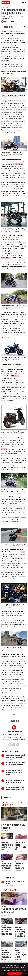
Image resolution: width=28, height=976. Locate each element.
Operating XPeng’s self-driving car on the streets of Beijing (6, 954)
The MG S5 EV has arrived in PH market (15, 882)
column (23, 552)
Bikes (2, 7)
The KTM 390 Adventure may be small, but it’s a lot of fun (15, 781)
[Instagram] (11, 27)
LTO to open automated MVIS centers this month (7, 846)
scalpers (4, 449)
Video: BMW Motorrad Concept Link (19, 865)
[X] (5, 27)
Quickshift (8, 7)
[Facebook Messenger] (8, 27)
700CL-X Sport (15, 376)
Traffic (3, 840)
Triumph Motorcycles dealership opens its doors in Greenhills (15, 756)
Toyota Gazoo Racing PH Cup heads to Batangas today (6, 930)
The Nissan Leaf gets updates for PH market (7, 865)
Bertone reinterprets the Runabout (13, 826)
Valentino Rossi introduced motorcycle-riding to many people (14, 772)
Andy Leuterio (9, 21)
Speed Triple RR (6, 258)
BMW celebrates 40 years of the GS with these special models (15, 764)
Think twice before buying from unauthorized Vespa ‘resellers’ (15, 789)
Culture (3, 925)
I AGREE (14, 973)
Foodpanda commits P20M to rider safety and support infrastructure (20, 931)
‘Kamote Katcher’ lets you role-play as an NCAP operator (20, 954)
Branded (4, 906)
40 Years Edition (18, 164)
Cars (2, 822)
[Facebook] (3, 27)
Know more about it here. (18, 970)
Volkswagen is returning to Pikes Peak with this (20, 846)
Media (16, 861)
